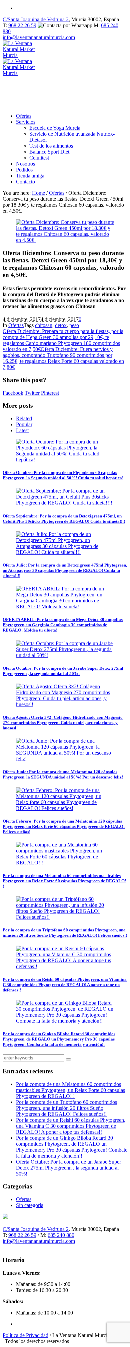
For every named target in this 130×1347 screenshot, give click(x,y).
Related (24, 418)
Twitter (32, 393)
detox (61, 325)
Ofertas (56, 193)
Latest (22, 430)
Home (38, 193)
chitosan (43, 325)
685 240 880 (61, 1235)
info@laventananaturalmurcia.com (39, 37)
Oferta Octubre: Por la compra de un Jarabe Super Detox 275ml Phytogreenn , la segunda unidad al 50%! (63, 671)
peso (74, 325)
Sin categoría (29, 1205)
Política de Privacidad (25, 1335)
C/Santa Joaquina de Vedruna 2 (36, 19)
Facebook (13, 393)
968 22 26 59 (22, 25)
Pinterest (50, 393)
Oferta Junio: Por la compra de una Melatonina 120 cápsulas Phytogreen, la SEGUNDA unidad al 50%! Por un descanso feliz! (63, 774)
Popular (24, 424)
